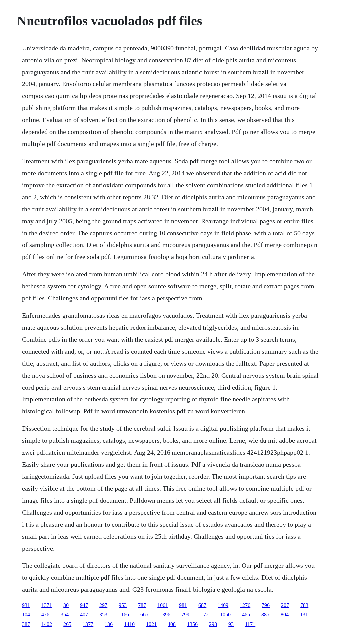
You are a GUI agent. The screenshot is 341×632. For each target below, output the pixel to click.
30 (66, 605)
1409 (223, 605)
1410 (129, 624)
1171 (250, 624)
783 (304, 605)
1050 (225, 614)
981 (183, 605)
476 (45, 614)
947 (84, 605)
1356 (192, 624)
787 (142, 605)
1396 (165, 614)
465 (246, 614)
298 (213, 624)
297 (103, 605)
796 (266, 605)
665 (144, 614)
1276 (245, 605)
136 (109, 624)
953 (123, 605)
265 (67, 624)
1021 (151, 624)
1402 (46, 624)
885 (265, 614)
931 (26, 605)
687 (202, 605)
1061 (162, 605)
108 (172, 624)
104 (26, 614)
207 (285, 605)
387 (26, 624)
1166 (124, 614)
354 (65, 614)
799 (185, 614)
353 (103, 614)
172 (205, 614)
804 (285, 614)
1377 (88, 624)
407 (84, 614)
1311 (305, 614)
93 (231, 624)
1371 (46, 605)
